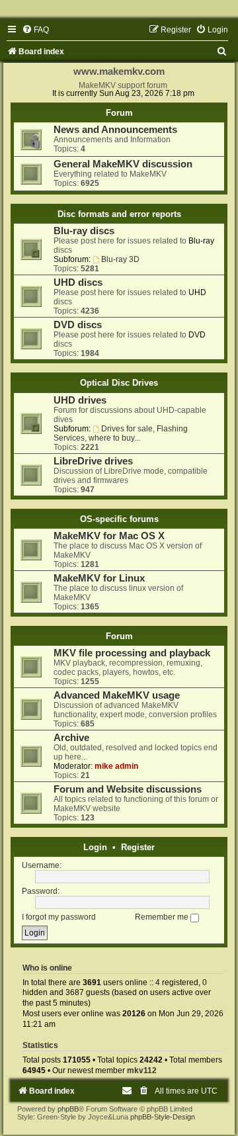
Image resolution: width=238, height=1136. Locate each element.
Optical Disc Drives (119, 383)
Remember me (162, 917)
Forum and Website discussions (128, 789)
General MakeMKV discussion (123, 164)
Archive (71, 737)
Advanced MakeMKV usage (117, 695)
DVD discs (78, 325)
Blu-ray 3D (120, 259)
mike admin (116, 766)
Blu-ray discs (84, 231)
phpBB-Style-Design (162, 1117)
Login (95, 847)
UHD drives (80, 400)
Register (138, 847)
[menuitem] (35, 29)
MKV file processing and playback (132, 653)
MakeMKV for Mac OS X (109, 536)
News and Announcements (115, 129)
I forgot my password (59, 917)
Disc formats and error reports (119, 214)
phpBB (68, 1109)
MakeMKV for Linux (99, 578)
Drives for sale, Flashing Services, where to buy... (121, 433)
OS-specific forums (119, 519)
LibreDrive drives (93, 461)
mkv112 (142, 1070)
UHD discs (78, 282)
